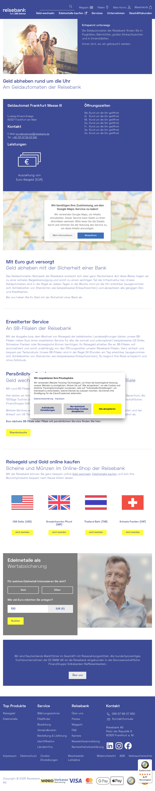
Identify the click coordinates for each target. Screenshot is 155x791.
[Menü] (150, 761)
